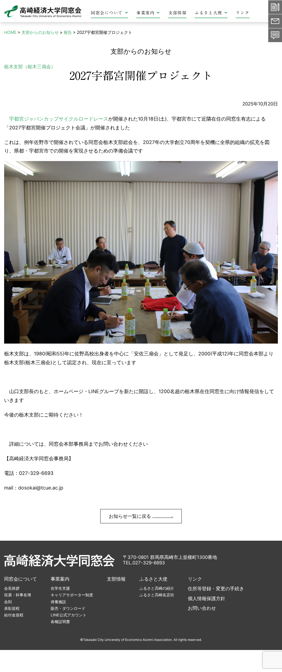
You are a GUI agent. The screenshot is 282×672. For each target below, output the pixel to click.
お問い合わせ (202, 608)
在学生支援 (60, 588)
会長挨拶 (12, 588)
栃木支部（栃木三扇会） (30, 66)
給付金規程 (13, 615)
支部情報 (177, 13)
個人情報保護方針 (206, 598)
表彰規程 (12, 608)
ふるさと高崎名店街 (156, 594)
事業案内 (145, 13)
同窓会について (107, 13)
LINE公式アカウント (68, 615)
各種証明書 (60, 621)
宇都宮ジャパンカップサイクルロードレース (58, 119)
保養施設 (58, 601)
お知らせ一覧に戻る (130, 516)
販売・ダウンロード (68, 608)
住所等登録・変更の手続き (216, 588)
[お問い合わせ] (275, 35)
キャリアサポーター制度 (72, 594)
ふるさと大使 (208, 13)
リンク (243, 13)
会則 (8, 601)
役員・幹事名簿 (17, 594)
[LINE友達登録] (275, 21)
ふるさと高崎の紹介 (156, 588)
